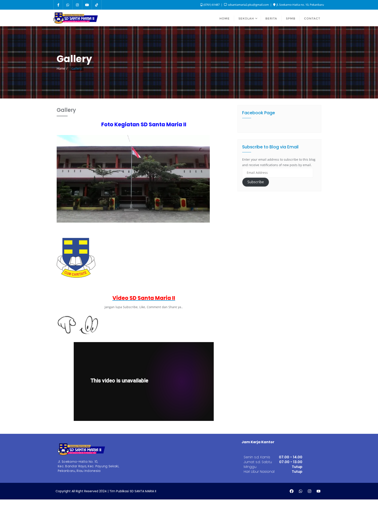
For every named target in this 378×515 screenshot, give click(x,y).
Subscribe (255, 181)
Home (61, 68)
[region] (133, 211)
